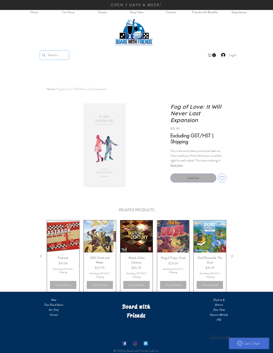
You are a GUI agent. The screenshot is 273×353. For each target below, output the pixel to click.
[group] (136, 256)
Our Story (54, 310)
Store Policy (219, 310)
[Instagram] (135, 343)
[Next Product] (232, 256)
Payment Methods (219, 315)
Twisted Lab (220, 336)
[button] (212, 55)
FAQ (218, 320)
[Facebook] (125, 343)
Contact (54, 315)
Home (50, 89)
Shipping (179, 141)
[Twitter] (146, 343)
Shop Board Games (53, 305)
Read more (176, 165)
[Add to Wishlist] (222, 178)
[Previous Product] (41, 256)
